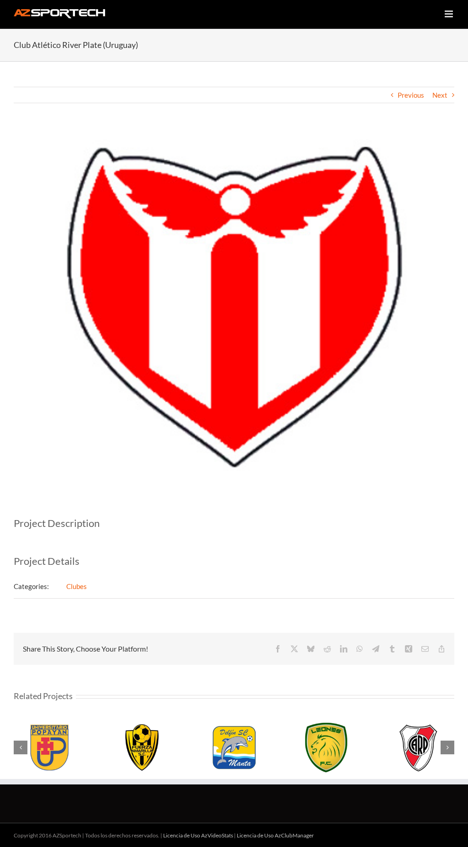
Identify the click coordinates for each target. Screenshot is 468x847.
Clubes (76, 586)
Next (439, 95)
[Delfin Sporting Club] (234, 747)
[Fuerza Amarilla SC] (142, 747)
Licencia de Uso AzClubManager (275, 835)
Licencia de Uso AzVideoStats (198, 835)
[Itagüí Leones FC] (326, 747)
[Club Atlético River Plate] (418, 747)
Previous (411, 95)
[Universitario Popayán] (50, 747)
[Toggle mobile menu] (449, 14)
